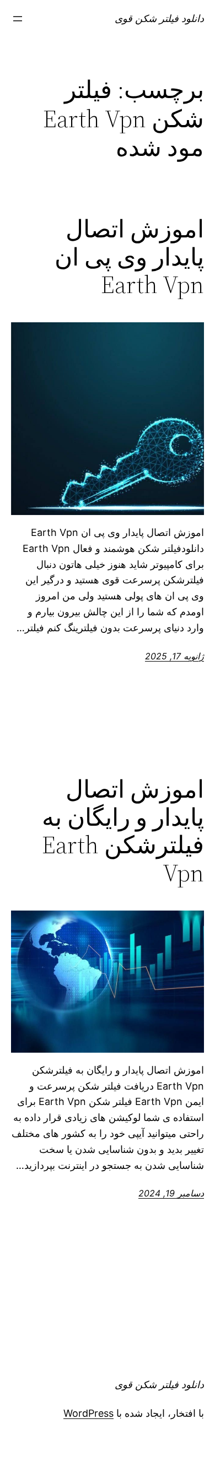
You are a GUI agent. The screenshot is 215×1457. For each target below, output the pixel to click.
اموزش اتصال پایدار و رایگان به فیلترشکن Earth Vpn (123, 831)
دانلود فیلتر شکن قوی (159, 18)
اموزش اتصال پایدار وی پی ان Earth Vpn (129, 257)
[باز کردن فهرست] (17, 18)
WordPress (88, 1413)
